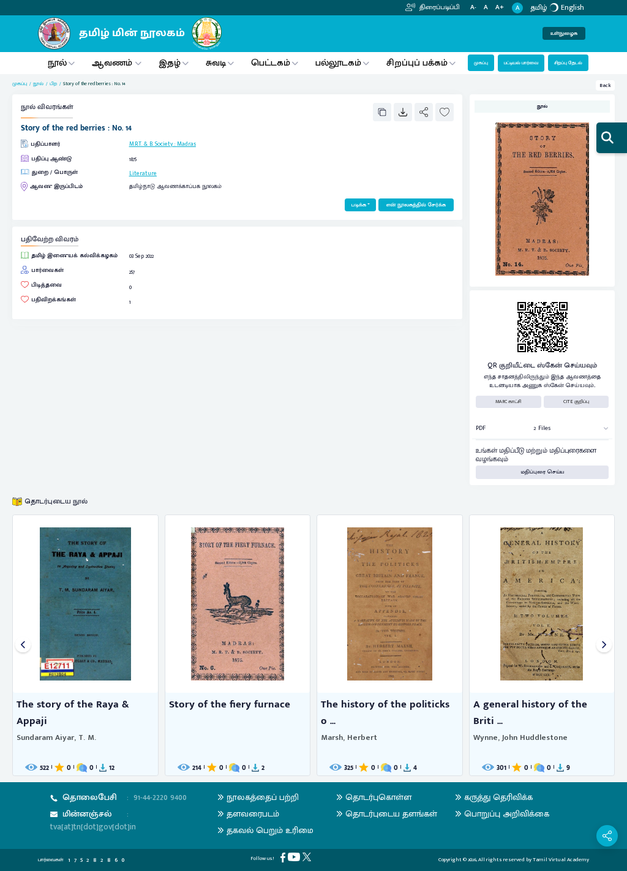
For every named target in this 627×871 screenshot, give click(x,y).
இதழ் (170, 62)
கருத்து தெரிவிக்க (498, 797)
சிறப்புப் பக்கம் (417, 62)
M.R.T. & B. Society (151, 144)
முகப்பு (481, 63)
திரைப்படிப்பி (439, 7)
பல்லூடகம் (338, 62)
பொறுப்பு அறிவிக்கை (506, 813)
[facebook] (284, 857)
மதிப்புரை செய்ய (542, 472)
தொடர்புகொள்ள (378, 797)
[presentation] (23, 645)
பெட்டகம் (270, 62)
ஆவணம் (113, 62)
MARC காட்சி (508, 401)
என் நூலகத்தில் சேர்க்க (416, 204)
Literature (143, 173)
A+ (499, 7)
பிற (53, 84)
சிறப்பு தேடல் (568, 63)
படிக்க (358, 204)
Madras (186, 144)
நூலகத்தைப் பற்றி (263, 797)
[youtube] (295, 856)
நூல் (57, 62)
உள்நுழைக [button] (563, 33)
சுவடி (216, 62)
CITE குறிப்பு (576, 401)
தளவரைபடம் (253, 813)
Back (605, 85)
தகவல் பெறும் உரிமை (270, 830)
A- (473, 7)
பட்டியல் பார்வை (521, 63)
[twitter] (308, 856)
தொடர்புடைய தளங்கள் (391, 813)
